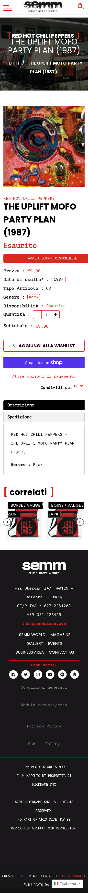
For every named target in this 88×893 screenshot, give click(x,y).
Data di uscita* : (26, 279)
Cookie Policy (44, 744)
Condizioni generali (44, 687)
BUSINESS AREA (29, 652)
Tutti (12, 63)
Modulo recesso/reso (44, 705)
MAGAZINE (60, 634)
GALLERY (35, 643)
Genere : (14, 297)
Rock (38, 464)
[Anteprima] (33, 511)
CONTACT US (61, 652)
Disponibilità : (23, 305)
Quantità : (16, 314)
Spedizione (19, 417)
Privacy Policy (44, 726)
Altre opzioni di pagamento (44, 376)
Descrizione (20, 405)
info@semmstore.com (44, 623)
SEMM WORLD (32, 634)
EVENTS (55, 643)
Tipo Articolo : (23, 288)
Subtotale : (18, 325)
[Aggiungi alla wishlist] (33, 520)
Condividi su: (56, 387)
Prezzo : (14, 270)
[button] (67, 884)
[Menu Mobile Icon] (6, 7)
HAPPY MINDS (71, 876)
